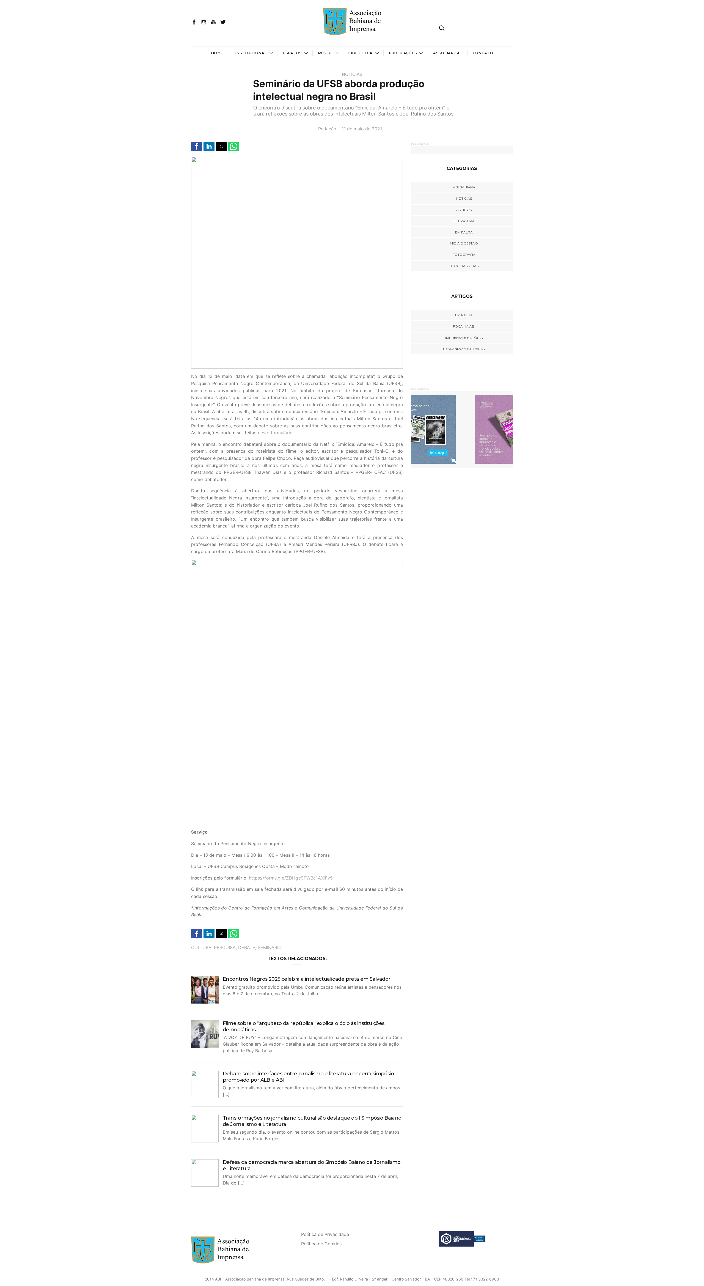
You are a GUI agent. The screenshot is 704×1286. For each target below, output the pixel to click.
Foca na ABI (464, 326)
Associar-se (447, 53)
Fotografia (464, 254)
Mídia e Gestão (464, 243)
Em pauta (464, 232)
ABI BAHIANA (464, 187)
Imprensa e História (464, 338)
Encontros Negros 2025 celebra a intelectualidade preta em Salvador (306, 979)
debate (246, 947)
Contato (483, 53)
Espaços (292, 53)
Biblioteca (360, 53)
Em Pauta (464, 315)
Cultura (201, 947)
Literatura (464, 221)
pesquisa (225, 947)
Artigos (464, 210)
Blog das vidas (464, 266)
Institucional (250, 53)
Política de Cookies (321, 1243)
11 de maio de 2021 (362, 128)
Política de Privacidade (325, 1234)
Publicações (403, 53)
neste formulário (275, 432)
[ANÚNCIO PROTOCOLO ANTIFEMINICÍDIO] (462, 429)
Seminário (270, 947)
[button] (196, 146)
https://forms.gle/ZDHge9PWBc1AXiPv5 (291, 878)
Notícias (352, 74)
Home (217, 53)
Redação (327, 128)
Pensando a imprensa (464, 349)
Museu (325, 53)
